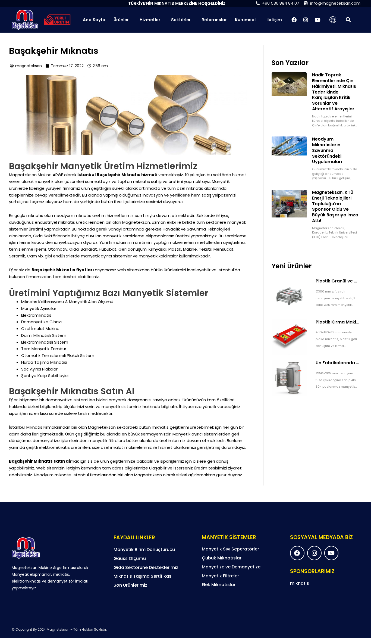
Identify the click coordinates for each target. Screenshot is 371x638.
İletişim (274, 20)
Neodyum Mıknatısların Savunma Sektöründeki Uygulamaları (327, 150)
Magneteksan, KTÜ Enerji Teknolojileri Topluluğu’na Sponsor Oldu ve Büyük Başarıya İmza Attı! (335, 206)
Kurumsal (245, 20)
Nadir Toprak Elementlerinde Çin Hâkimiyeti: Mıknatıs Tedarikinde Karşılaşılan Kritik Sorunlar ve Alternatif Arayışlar (334, 92)
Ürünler (121, 20)
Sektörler (181, 20)
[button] (348, 19)
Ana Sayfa (94, 20)
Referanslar (214, 20)
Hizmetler (150, 20)
